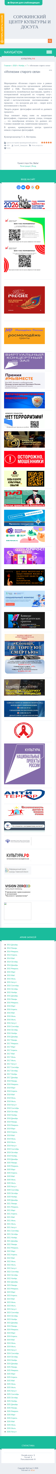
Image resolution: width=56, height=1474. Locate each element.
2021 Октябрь (12, 1234)
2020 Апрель (12, 1173)
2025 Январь (12, 1367)
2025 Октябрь (12, 1398)
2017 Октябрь (12, 1071)
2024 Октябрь (12, 1357)
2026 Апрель (12, 1418)
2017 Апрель (12, 1050)
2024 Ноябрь (12, 1360)
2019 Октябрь (12, 1152)
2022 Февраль (12, 1248)
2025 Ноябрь (12, 1401)
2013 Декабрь (12, 945)
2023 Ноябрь (12, 1319)
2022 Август (12, 1268)
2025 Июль (11, 1387)
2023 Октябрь (12, 1316)
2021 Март (11, 1210)
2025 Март (11, 1374)
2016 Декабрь (12, 1037)
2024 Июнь (11, 1343)
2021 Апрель (12, 1214)
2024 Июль (11, 1347)
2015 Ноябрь (12, 992)
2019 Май (11, 1135)
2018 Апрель (12, 1091)
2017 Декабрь (12, 1078)
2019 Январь (12, 1122)
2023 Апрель (12, 1295)
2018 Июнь (11, 1098)
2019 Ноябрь (12, 1156)
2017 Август (12, 1064)
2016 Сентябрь (13, 1026)
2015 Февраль (12, 969)
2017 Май (11, 1054)
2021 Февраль (12, 1207)
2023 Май (11, 1299)
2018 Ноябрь (12, 1115)
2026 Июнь (11, 1425)
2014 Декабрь (12, 965)
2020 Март (11, 1169)
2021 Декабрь (12, 1241)
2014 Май (11, 958)
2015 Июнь (11, 979)
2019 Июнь (11, 1139)
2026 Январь (12, 1408)
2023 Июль (11, 1306)
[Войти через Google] (32, 187)
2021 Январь (12, 1204)
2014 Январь (12, 948)
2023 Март (11, 1292)
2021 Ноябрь (12, 1238)
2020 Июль (11, 1183)
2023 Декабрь (12, 1323)
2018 (15, 66)
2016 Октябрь (12, 1030)
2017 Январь (12, 1040)
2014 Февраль (12, 952)
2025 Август (12, 1391)
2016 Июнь (11, 1016)
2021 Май (11, 1217)
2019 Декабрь (12, 1159)
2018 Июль (11, 1101)
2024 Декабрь (12, 1364)
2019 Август (12, 1146)
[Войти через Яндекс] (28, 187)
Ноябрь (22, 66)
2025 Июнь (11, 1384)
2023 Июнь (11, 1302)
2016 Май (11, 1013)
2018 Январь (12, 1081)
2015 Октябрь (12, 989)
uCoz (33, 1470)
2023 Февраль (12, 1289)
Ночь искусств (37, 145)
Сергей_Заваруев (20, 145)
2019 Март (11, 1129)
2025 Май (11, 1381)
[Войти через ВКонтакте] (23, 187)
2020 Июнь (11, 1180)
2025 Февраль (12, 1370)
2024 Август (12, 1350)
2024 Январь (12, 1326)
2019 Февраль (12, 1125)
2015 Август (12, 982)
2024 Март (11, 1333)
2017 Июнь (11, 1057)
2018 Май (11, 1095)
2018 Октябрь (12, 1112)
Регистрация (25, 166)
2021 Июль (11, 1224)
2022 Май (11, 1258)
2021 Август (12, 1227)
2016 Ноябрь (12, 1033)
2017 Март (11, 1047)
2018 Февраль (12, 1084)
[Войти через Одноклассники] (37, 187)
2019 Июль (11, 1142)
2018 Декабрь (12, 1118)
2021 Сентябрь (13, 1231)
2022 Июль (11, 1265)
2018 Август (12, 1105)
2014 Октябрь (12, 962)
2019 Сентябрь (13, 1149)
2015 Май (11, 975)
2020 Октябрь (12, 1193)
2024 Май (11, 1340)
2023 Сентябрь (13, 1312)
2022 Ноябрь (12, 1278)
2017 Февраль (12, 1043)
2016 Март (11, 1006)
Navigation (13, 52)
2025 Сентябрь (13, 1394)
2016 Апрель (12, 1009)
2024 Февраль (12, 1330)
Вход (34, 166)
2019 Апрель (12, 1132)
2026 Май (11, 1421)
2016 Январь (12, 999)
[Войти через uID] (19, 187)
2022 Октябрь (12, 1275)
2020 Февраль (12, 1166)
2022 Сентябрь (13, 1272)
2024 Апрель (12, 1336)
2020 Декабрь (12, 1200)
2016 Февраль (12, 1003)
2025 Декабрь (12, 1404)
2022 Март (11, 1251)
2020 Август (12, 1186)
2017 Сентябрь (13, 1067)
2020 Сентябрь (13, 1190)
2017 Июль (11, 1060)
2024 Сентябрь (13, 1353)
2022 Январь (12, 1244)
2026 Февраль (12, 1411)
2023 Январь (12, 1285)
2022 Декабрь (12, 1282)
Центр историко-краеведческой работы (22, 143)
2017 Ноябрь (12, 1074)
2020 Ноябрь (12, 1197)
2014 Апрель (12, 955)
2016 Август (12, 1023)
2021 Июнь (11, 1221)
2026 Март (11, 1415)
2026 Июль (11, 1428)
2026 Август (12, 1432)
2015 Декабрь (12, 996)
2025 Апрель (12, 1377)
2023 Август (12, 1309)
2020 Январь (12, 1163)
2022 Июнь (11, 1261)
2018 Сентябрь (13, 1108)
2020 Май (11, 1176)
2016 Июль (11, 1020)
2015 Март (11, 972)
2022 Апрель (12, 1255)
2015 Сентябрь (13, 986)
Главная (7, 66)
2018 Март (11, 1088)
